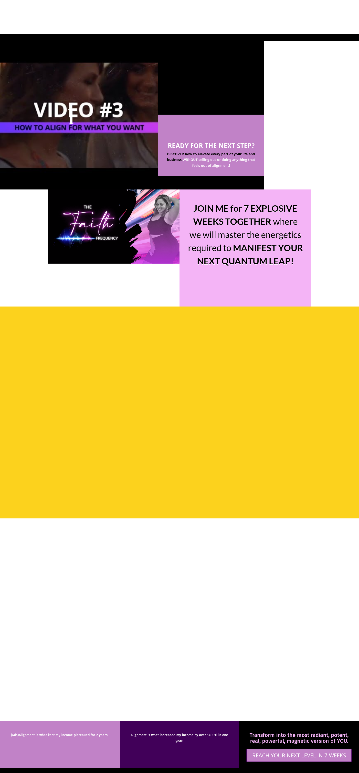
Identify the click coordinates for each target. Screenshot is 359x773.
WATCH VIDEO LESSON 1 (211, 52)
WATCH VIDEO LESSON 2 (211, 89)
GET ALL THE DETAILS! (245, 281)
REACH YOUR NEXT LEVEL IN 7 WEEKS (299, 755)
